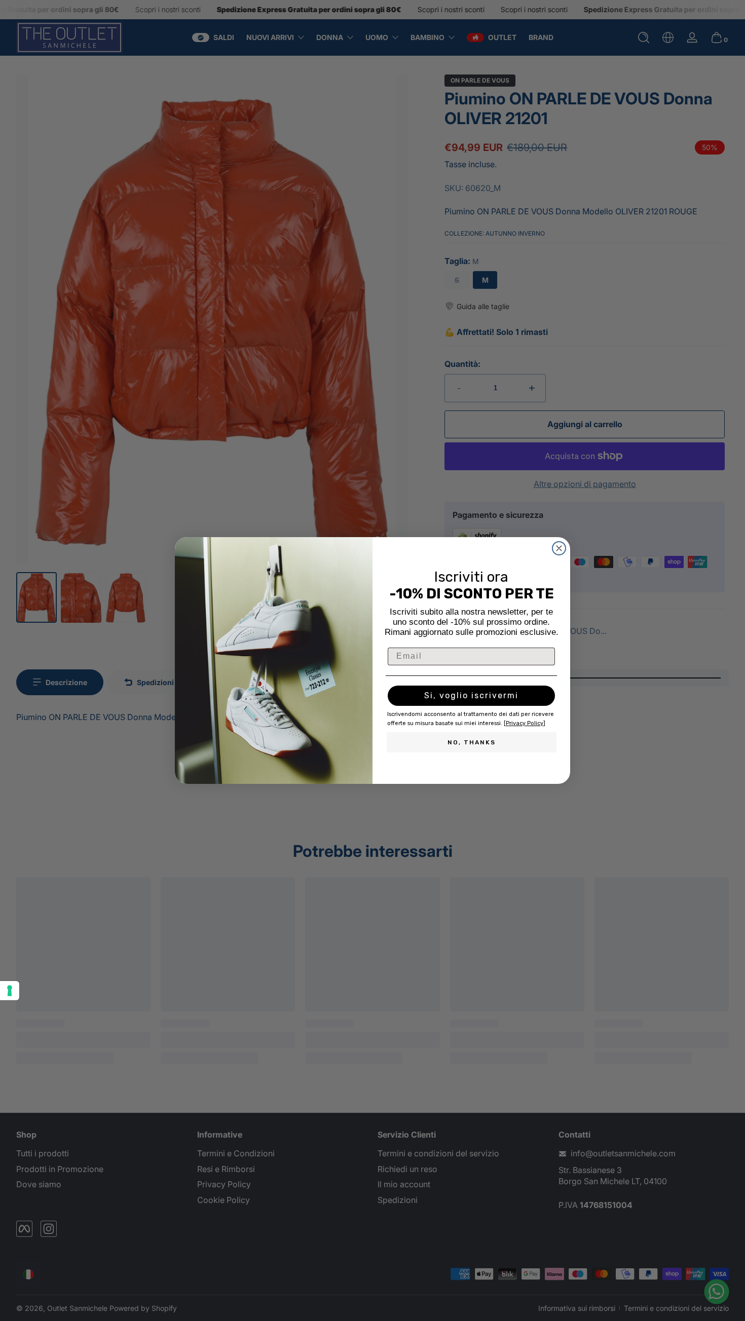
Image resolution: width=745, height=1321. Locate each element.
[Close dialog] (559, 548)
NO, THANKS (472, 742)
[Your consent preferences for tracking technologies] (9, 990)
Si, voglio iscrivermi (471, 695)
